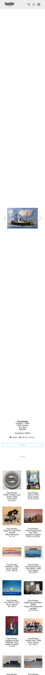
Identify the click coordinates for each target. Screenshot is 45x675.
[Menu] (38, 4)
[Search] (29, 4)
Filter (22, 456)
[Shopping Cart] (34, 4)
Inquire (22, 445)
